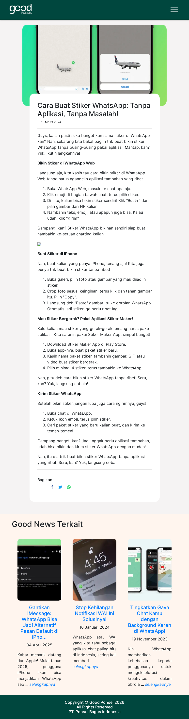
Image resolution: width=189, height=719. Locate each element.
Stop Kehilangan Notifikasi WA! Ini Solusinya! (94, 613)
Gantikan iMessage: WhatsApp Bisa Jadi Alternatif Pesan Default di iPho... (39, 622)
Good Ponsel (101, 702)
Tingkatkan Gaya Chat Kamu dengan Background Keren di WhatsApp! (149, 619)
